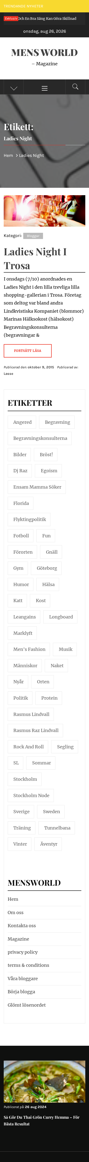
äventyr (48, 844)
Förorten (23, 552)
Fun (46, 536)
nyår (18, 682)
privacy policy (23, 952)
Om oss (15, 912)
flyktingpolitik (29, 519)
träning (22, 828)
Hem (13, 899)
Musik (65, 649)
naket (57, 665)
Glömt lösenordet (27, 1005)
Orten (43, 682)
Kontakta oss (22, 925)
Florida (21, 503)
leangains (24, 617)
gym (18, 568)
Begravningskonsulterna (40, 438)
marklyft (22, 633)
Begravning (57, 422)
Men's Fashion (29, 649)
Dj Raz (20, 471)
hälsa (48, 584)
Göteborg (47, 568)
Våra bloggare (23, 978)
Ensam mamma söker (37, 487)
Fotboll (21, 536)
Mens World (44, 52)
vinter (20, 844)
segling (65, 747)
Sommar (41, 763)
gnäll (52, 552)
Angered (22, 422)
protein (49, 698)
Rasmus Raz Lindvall (36, 730)
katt (17, 600)
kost (41, 600)
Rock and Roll (28, 747)
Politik (20, 698)
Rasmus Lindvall (31, 714)
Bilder (19, 454)
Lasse (8, 374)
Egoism (49, 471)
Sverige (21, 811)
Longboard (61, 617)
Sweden (51, 811)
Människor (25, 665)
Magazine (18, 939)
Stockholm (25, 779)
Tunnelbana (57, 828)
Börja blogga (21, 992)
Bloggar (33, 236)
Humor (21, 584)
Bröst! (46, 454)
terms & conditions (28, 965)
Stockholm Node (31, 795)
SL (16, 763)
